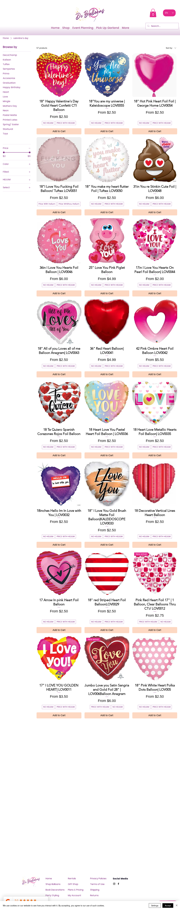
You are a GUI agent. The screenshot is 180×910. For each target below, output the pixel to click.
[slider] (3, 152)
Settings (154, 905)
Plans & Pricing (75, 889)
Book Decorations (55, 889)
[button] (153, 13)
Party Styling (52, 895)
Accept (168, 905)
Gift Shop (73, 884)
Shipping (94, 889)
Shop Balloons (53, 884)
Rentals (72, 878)
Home (49, 878)
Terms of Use (97, 884)
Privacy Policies (98, 878)
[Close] (176, 905)
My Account (74, 895)
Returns (94, 895)
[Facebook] (118, 883)
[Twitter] (114, 883)
